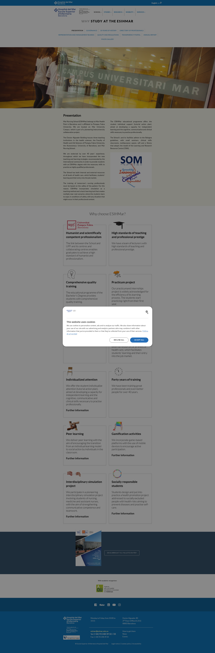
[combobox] (147, 311)
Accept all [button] (139, 340)
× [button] (147, 313)
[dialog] (107, 326)
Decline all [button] (119, 340)
